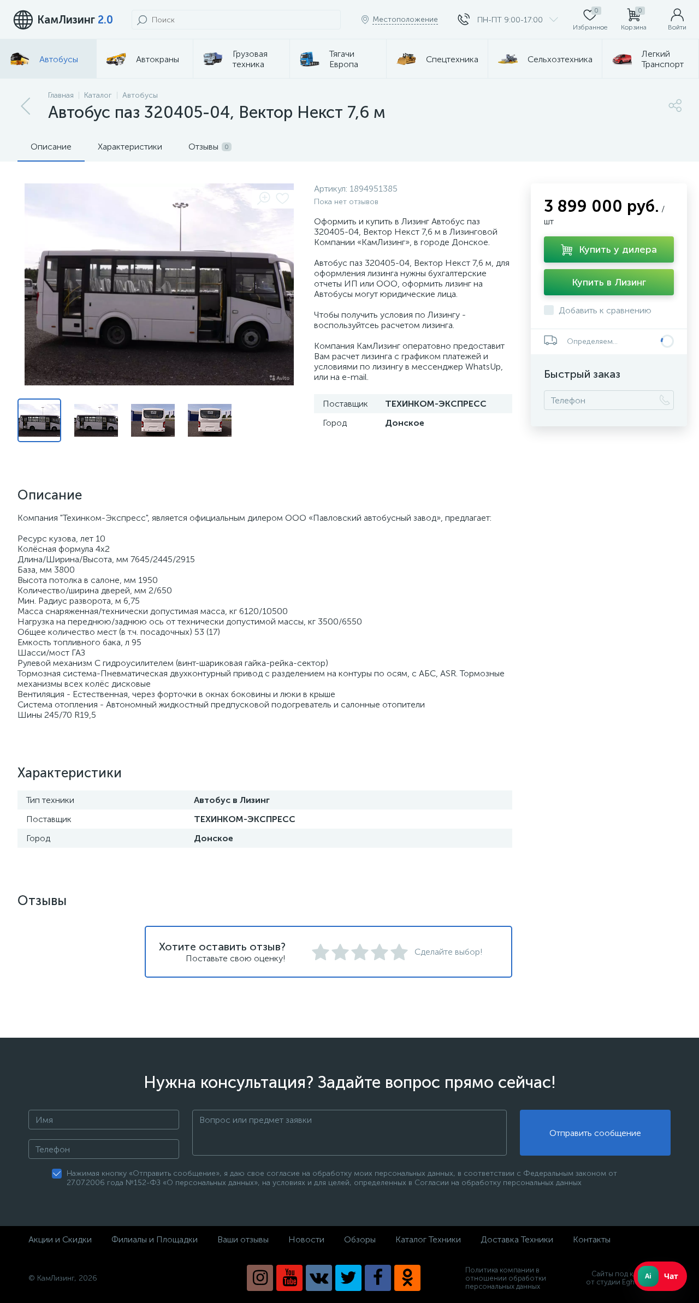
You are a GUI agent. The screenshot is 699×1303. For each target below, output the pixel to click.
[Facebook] (378, 1278)
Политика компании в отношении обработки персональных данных (505, 1278)
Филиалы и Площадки (154, 1239)
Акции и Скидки (60, 1239)
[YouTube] (289, 1278)
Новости (306, 1239)
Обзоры (360, 1239)
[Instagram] (260, 1278)
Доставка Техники (517, 1239)
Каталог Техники (428, 1239)
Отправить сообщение (595, 1133)
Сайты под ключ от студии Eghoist (616, 1278)
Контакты (592, 1239)
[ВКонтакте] (319, 1278)
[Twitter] (348, 1278)
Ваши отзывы (243, 1239)
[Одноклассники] (407, 1278)
